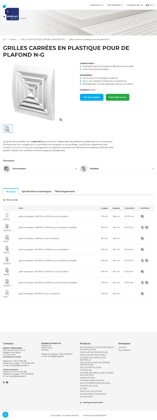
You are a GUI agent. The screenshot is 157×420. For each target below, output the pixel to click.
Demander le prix (117, 97)
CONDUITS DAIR (87, 378)
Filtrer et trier (11, 200)
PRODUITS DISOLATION (91, 391)
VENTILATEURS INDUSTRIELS (93, 355)
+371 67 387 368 (20, 372)
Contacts (122, 347)
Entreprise (114, 5)
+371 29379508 (26, 374)
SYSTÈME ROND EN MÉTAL (92, 380)
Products (85, 343)
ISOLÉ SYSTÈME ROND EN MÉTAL (95, 383)
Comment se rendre (12, 357)
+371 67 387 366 (19, 361)
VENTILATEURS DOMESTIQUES (94, 352)
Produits (96, 5)
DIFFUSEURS (86, 370)
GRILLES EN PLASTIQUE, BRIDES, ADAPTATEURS (43, 39)
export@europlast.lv (17, 376)
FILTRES (83, 388)
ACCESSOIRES (86, 397)
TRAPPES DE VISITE (89, 386)
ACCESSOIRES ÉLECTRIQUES (93, 394)
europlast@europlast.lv (19, 365)
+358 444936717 (66, 354)
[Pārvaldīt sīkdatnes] (5, 415)
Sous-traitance (124, 350)
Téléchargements (64, 191)
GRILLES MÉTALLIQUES (90, 367)
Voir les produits (91, 97)
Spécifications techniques (36, 191)
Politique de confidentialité (94, 415)
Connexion (133, 5)
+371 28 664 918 (27, 363)
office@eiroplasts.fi (56, 356)
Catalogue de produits (93, 402)
